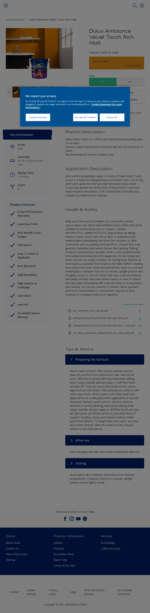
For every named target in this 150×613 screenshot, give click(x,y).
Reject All (112, 117)
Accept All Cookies (85, 117)
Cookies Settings (38, 117)
